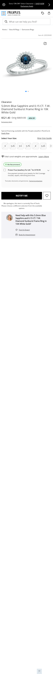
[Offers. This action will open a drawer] (42, 13)
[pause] (3, 4)
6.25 (43, 146)
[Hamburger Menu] (3, 13)
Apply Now (5, 133)
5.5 (20, 146)
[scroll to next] (51, 146)
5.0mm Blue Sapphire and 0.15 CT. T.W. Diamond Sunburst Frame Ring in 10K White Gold (25, 109)
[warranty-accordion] (48, 170)
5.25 (13, 146)
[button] (49, 4)
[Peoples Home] (13, 13)
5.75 (28, 146)
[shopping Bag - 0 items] (50, 14)
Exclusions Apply (6, 122)
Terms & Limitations (35, 181)
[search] (6, 22)
